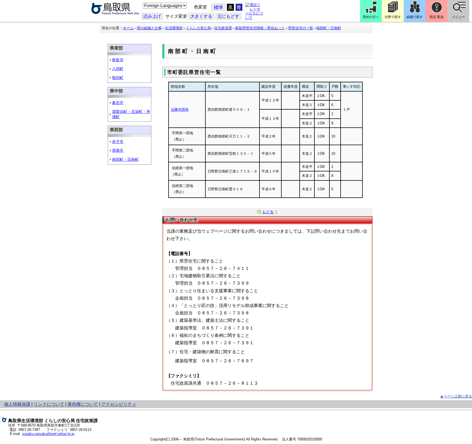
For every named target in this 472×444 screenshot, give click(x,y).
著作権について (82, 404)
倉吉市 (117, 102)
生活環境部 (174, 28)
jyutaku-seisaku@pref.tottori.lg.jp (48, 434)
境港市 (117, 150)
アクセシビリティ (118, 404)
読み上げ (152, 16)
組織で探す (414, 17)
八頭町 (117, 68)
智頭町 (117, 77)
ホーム (128, 28)
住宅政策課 (223, 28)
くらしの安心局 (198, 28)
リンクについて (49, 404)
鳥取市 (117, 60)
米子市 (117, 141)
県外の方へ (371, 17)
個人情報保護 (17, 404)
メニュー (458, 17)
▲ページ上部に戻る (456, 396)
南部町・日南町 (328, 28)
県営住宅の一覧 (300, 28)
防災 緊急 (437, 17)
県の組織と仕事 (149, 28)
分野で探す (393, 17)
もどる (268, 212)
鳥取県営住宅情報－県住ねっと (260, 28)
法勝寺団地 (179, 109)
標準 (218, 7)
